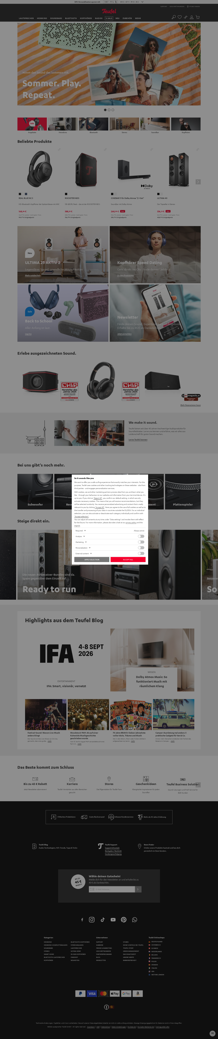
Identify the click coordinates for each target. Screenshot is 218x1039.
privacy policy (131, 522)
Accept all (128, 559)
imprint (77, 525)
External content (82, 553)
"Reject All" (98, 498)
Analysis (79, 536)
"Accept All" (99, 507)
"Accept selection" (81, 516)
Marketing (80, 542)
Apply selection (92, 559)
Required (79, 530)
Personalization (81, 548)
